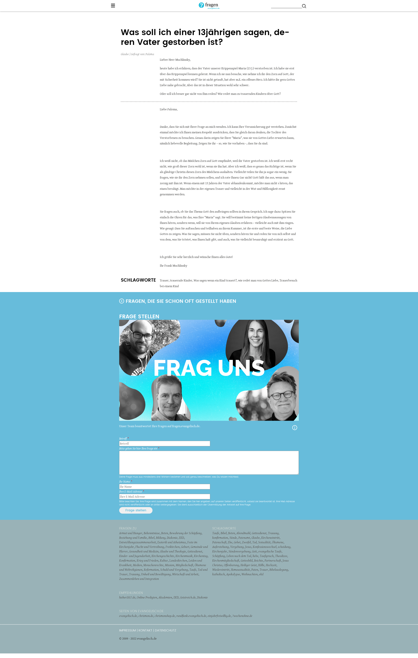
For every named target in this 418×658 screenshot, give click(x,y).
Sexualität (264, 542)
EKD (181, 537)
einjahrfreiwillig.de (219, 615)
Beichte (258, 560)
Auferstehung (220, 546)
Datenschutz (165, 630)
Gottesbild (247, 560)
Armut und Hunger (130, 533)
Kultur (164, 560)
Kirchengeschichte (163, 556)
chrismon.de (145, 615)
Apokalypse (233, 574)
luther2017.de (127, 597)
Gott (254, 551)
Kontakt (145, 630)
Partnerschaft (273, 560)
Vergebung (237, 546)
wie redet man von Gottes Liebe (258, 280)
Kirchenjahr (219, 551)
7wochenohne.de (242, 615)
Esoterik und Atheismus (171, 542)
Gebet (237, 542)
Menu (113, 6)
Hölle (261, 565)
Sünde (233, 537)
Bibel (151, 537)
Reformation (151, 569)
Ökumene (277, 542)
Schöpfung (218, 556)
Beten (164, 533)
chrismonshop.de (165, 615)
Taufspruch (267, 556)
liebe (255, 556)
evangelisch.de (128, 615)
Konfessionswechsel (264, 546)
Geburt (185, 546)
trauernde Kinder (181, 280)
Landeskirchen (178, 560)
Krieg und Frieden (147, 560)
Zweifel (246, 542)
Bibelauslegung (278, 569)
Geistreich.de (188, 597)
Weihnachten (249, 574)
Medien (137, 565)
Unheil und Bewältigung (156, 574)
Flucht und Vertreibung (149, 546)
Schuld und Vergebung (174, 569)
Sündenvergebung (239, 551)
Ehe (230, 542)
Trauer (164, 280)
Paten (254, 569)
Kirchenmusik (184, 556)
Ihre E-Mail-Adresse (130, 491)
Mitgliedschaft (184, 565)
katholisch (218, 574)
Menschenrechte (153, 565)
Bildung (160, 537)
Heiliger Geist (249, 565)
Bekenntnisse (152, 533)
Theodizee (281, 556)
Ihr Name (124, 481)
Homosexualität (240, 569)
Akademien (165, 597)
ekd (261, 574)
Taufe (192, 569)
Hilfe (294, 427)
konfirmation (220, 537)
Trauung (134, 574)
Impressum (127, 630)
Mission (169, 565)
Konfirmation (127, 560)
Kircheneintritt (270, 537)
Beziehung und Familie (133, 537)
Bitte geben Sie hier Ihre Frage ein (138, 448)
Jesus (248, 546)
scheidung (284, 546)
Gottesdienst (194, 551)
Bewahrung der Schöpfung (185, 533)
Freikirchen (173, 546)
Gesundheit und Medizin (144, 551)
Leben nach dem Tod (238, 556)
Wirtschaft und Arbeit (185, 574)
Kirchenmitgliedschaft (225, 560)
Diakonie (172, 537)
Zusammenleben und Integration (139, 578)
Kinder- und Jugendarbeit (134, 556)
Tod (254, 542)
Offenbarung (231, 565)
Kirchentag (201, 556)
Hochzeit (271, 565)
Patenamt (244, 537)
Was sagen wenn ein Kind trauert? (215, 280)
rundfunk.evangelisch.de (191, 615)
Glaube (125, 54)
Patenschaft (219, 542)
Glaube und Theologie (173, 551)
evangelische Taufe (269, 551)
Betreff (123, 438)
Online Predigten (147, 597)
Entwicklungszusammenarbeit (137, 542)
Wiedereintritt (220, 569)
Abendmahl (243, 533)
